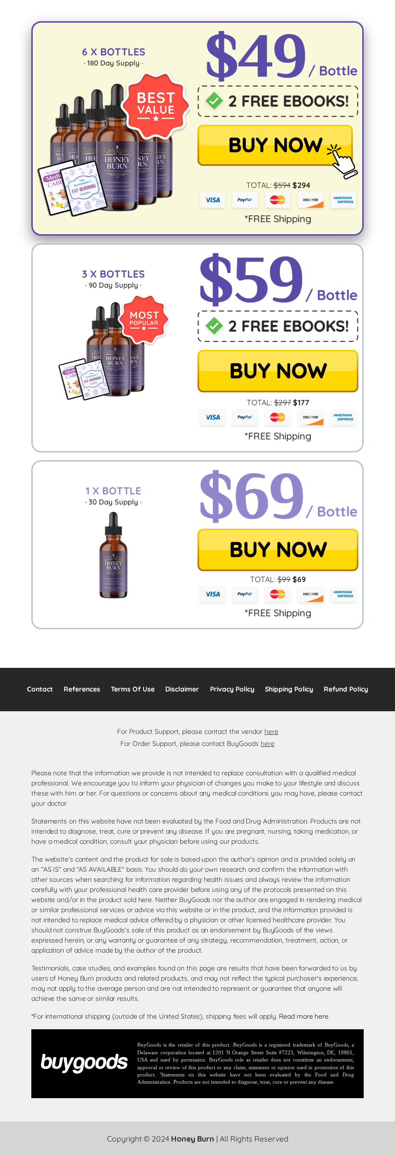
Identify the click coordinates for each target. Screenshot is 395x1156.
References (82, 689)
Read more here (304, 1016)
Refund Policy (346, 689)
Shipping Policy (289, 689)
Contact (40, 689)
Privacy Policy (232, 689)
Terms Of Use (133, 689)
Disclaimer (182, 689)
